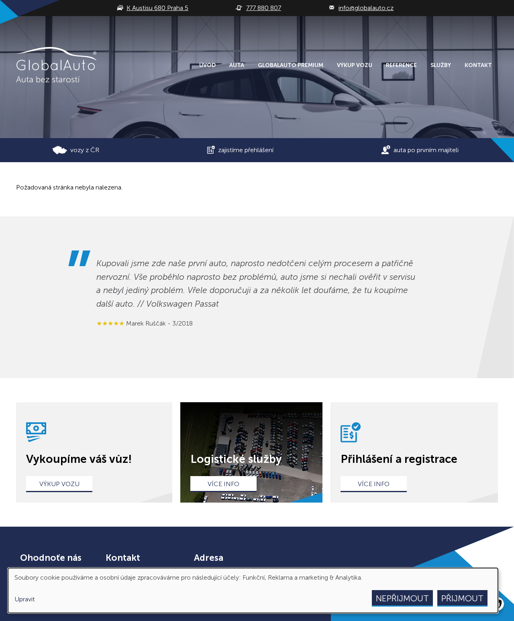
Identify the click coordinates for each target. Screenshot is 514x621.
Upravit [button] (24, 599)
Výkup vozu (354, 65)
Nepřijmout (402, 598)
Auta (236, 65)
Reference (401, 65)
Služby (440, 65)
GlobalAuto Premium (290, 65)
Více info (223, 484)
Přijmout (462, 598)
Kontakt (478, 65)
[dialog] (253, 590)
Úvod (207, 65)
